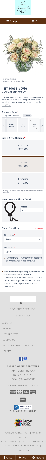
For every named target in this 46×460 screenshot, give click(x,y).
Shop (13, 21)
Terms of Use (23, 450)
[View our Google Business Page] (25, 360)
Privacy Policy (12, 446)
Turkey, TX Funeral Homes (17, 433)
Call (8, 457)
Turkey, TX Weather (9, 441)
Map (24, 457)
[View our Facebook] (21, 360)
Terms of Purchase (30, 446)
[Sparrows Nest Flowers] (23, 14)
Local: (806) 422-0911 (23, 379)
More (5, 105)
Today (27, 115)
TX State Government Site (33, 441)
